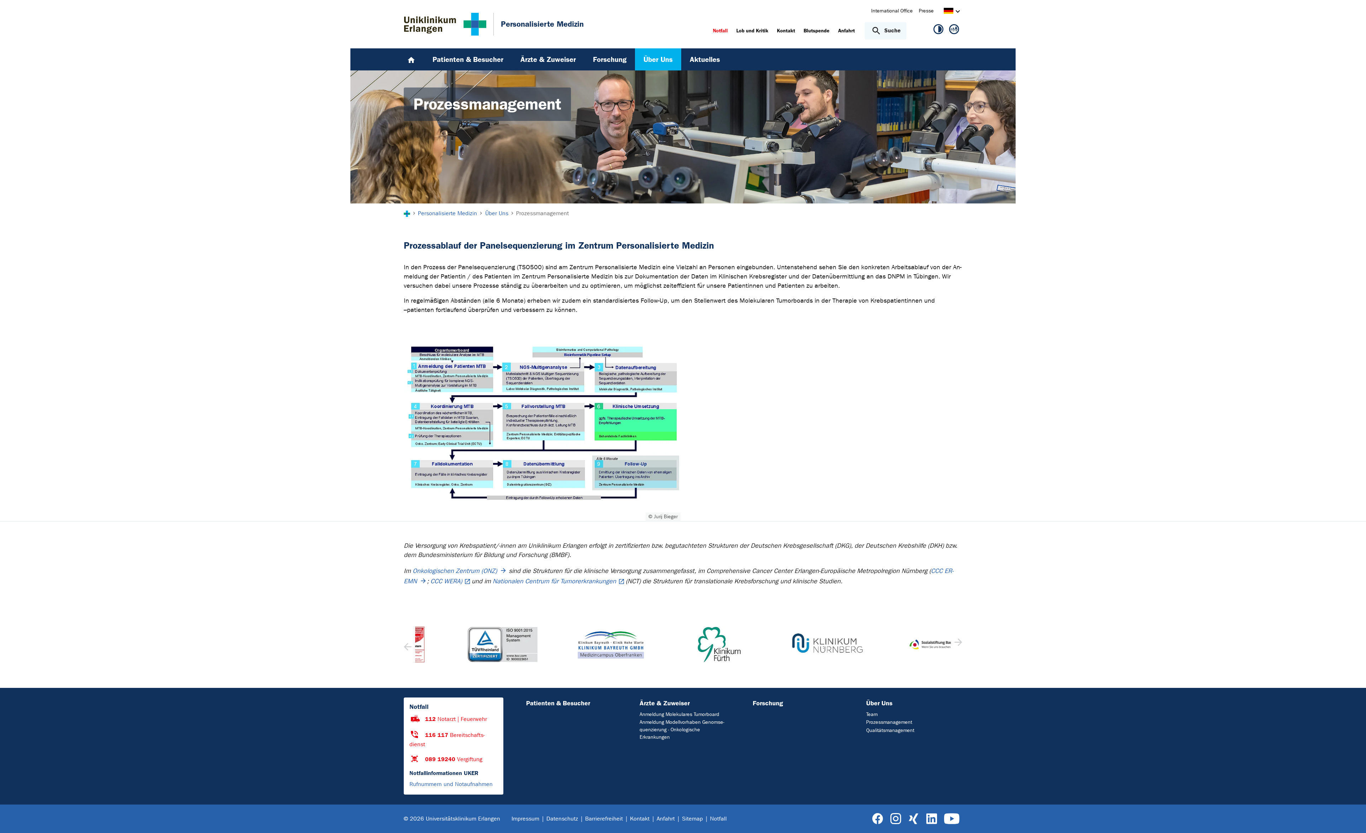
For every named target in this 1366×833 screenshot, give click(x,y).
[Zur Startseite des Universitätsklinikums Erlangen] (445, 24)
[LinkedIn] (931, 819)
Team (872, 714)
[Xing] (913, 819)
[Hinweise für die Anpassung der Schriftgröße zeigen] (954, 30)
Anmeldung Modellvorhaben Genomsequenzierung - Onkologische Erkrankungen (682, 729)
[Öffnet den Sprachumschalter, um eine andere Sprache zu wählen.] (948, 12)
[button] (957, 644)
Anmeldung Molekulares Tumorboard (679, 714)
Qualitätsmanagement (890, 730)
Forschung (768, 703)
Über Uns (879, 703)
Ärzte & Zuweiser (665, 703)
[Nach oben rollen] (1352, 818)
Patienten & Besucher (558, 703)
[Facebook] (877, 819)
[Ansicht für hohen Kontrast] (938, 30)
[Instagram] (895, 819)
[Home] (411, 59)
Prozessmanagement (889, 722)
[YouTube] (951, 819)
